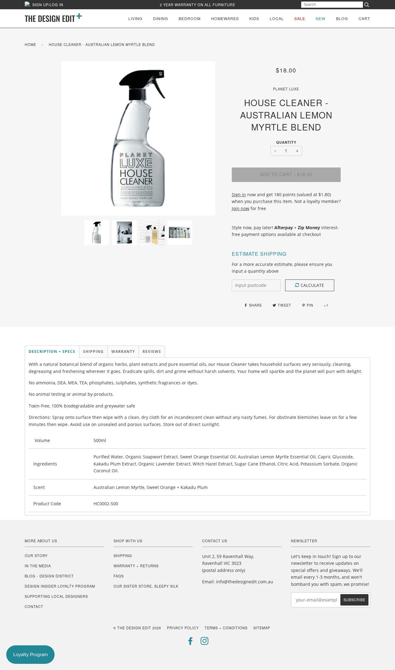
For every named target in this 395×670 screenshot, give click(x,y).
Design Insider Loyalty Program (60, 586)
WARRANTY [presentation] (123, 351)
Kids (254, 18)
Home (30, 44)
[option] (138, 138)
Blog (342, 18)
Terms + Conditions (226, 627)
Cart (364, 18)
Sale (299, 18)
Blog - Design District (49, 575)
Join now (240, 208)
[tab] (52, 351)
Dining (160, 18)
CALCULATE (312, 285)
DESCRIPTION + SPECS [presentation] (52, 351)
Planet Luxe (286, 88)
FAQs (119, 575)
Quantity (286, 142)
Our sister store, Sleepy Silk (146, 586)
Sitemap (261, 627)
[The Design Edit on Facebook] (190, 642)
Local (277, 18)
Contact (34, 606)
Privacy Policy (183, 627)
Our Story (36, 555)
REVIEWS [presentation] (152, 351)
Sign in (239, 194)
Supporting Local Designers (56, 596)
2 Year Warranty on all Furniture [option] (197, 4)
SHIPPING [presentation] (93, 351)
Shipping (123, 555)
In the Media (38, 565)
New (321, 18)
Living (135, 18)
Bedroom (190, 18)
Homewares (225, 18)
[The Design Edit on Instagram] (205, 642)
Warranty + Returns (136, 565)
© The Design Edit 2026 (137, 627)
